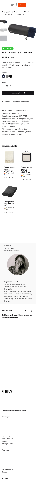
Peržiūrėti (8, 148)
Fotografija (6, 436)
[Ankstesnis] (26, 311)
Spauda (5, 441)
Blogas (4, 472)
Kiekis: (4, 82)
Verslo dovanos (7, 439)
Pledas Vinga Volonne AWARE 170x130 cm (26, 170)
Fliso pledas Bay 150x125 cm (9, 204)
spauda (21, 132)
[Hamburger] (12, 5)
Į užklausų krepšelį (18, 93)
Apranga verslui (8, 444)
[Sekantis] (31, 311)
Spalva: (4, 72)
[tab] (6, 101)
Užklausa (22, 5)
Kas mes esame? (8, 469)
